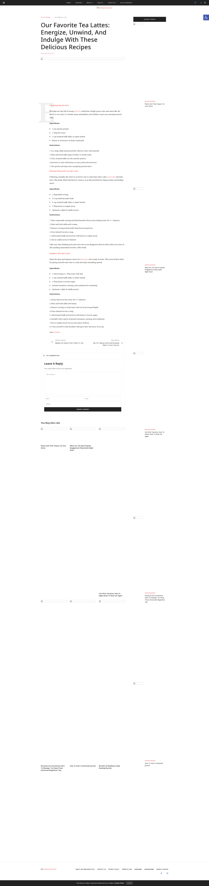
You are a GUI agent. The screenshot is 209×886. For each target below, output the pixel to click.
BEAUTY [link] (89, 3)
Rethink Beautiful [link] (49, 53)
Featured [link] (56, 332)
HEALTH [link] (100, 3)
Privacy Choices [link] (162, 869)
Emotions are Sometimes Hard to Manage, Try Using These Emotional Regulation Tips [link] (52, 768)
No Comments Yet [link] (52, 355)
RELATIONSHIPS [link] (126, 3)
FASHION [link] (78, 3)
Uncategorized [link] (150, 101)
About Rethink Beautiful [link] (85, 869)
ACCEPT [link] (129, 883)
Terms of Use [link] (127, 869)
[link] (206, 17)
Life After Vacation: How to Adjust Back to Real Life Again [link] (110, 594)
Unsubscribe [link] (149, 869)
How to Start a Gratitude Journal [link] (83, 766)
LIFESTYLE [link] (111, 3)
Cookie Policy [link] (119, 883)
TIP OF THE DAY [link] (45, 17)
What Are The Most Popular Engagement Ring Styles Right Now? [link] (81, 448)
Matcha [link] (78, 111)
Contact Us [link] (101, 869)
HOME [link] (68, 3)
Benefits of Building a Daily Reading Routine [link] (109, 767)
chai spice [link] (84, 259)
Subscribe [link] (138, 869)
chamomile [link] (111, 177)
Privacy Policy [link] (113, 869)
